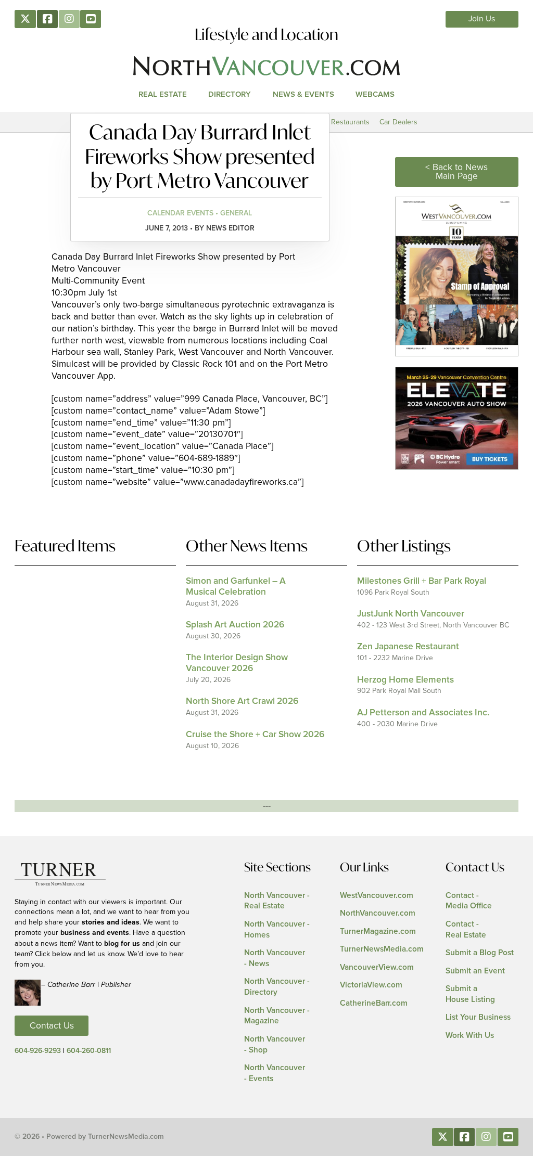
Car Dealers (398, 122)
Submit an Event (475, 971)
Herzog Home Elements (405, 680)
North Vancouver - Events (274, 1073)
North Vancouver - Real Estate (277, 901)
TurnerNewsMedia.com (382, 949)
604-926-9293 (38, 1051)
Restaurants (350, 122)
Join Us (481, 19)
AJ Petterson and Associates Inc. (423, 712)
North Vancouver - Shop (274, 1044)
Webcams (375, 94)
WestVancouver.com (376, 896)
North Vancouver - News (274, 958)
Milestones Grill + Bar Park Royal (421, 581)
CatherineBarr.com (374, 1003)
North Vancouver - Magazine (277, 1016)
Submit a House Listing (470, 994)
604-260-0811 (89, 1051)
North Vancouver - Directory (277, 987)
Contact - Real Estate (466, 929)
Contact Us (52, 1025)
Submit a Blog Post (480, 953)
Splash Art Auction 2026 (235, 625)
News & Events (303, 94)
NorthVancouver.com (377, 913)
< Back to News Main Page (456, 172)
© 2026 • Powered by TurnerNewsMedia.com (89, 1136)
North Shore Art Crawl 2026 (242, 701)
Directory (229, 94)
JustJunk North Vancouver (410, 614)
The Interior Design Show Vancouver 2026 (237, 663)
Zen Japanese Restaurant (408, 646)
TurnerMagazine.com (378, 931)
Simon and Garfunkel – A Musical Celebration (236, 586)
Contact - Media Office (469, 901)
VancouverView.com (377, 967)
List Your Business (478, 1017)
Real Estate (162, 94)
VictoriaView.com (371, 985)
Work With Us (470, 1036)
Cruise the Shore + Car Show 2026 (255, 734)
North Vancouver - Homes (277, 929)
